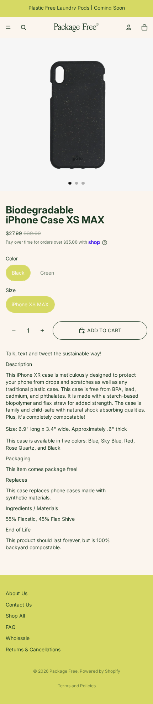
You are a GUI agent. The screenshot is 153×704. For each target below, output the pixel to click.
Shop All (15, 616)
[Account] (129, 27)
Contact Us (19, 605)
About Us (16, 593)
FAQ (11, 627)
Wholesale (18, 638)
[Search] (23, 27)
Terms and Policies (77, 685)
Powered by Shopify (100, 671)
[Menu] (8, 27)
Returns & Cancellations (33, 649)
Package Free (63, 671)
